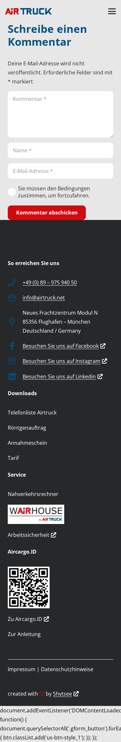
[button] (112, 11)
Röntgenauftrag (27, 427)
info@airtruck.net (44, 297)
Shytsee (62, 693)
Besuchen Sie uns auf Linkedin (59, 376)
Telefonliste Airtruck (32, 412)
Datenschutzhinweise (67, 669)
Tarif (13, 457)
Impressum (21, 669)
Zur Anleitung (24, 634)
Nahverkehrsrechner (33, 494)
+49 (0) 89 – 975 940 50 (50, 282)
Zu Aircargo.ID (25, 619)
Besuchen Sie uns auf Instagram (61, 361)
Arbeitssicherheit (28, 534)
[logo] (28, 11)
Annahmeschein (27, 442)
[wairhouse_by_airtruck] (60, 514)
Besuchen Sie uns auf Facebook (61, 345)
